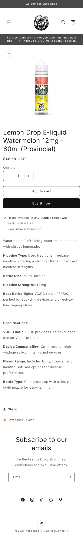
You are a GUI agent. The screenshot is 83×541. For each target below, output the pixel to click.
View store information (24, 229)
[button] (8, 22)
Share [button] (12, 409)
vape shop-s (34, 530)
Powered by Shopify (55, 530)
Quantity (9, 167)
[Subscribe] (69, 477)
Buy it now (41, 203)
